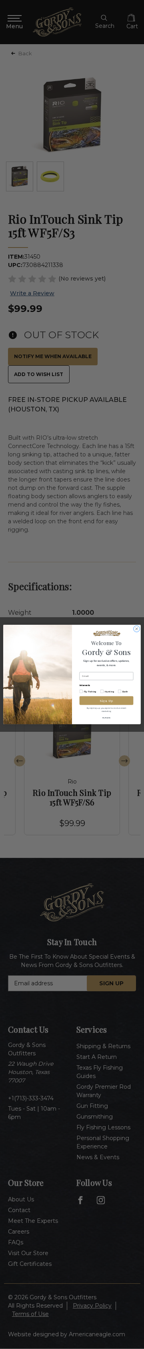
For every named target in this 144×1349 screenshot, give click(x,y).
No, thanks (106, 717)
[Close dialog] (137, 629)
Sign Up (106, 700)
